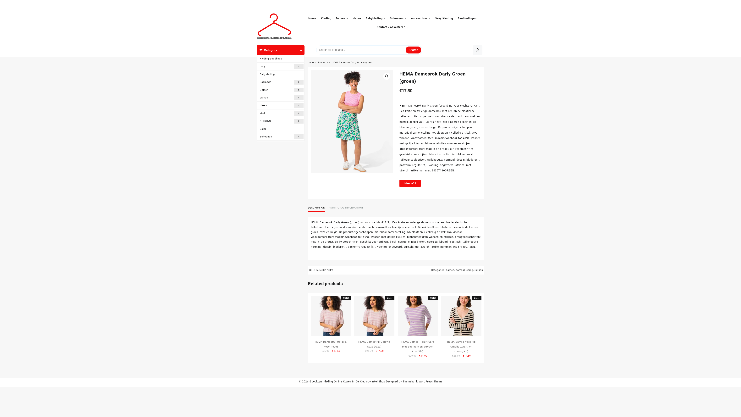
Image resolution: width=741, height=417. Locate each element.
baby (263, 66)
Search (413, 50)
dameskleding (464, 270)
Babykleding (267, 74)
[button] (386, 76)
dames (264, 97)
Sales (263, 128)
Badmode (265, 82)
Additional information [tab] (346, 207)
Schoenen (266, 136)
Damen (264, 89)
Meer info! (410, 183)
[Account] (477, 50)
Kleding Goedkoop (271, 58)
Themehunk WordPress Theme (422, 381)
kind (262, 113)
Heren (263, 105)
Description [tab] (316, 207)
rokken (479, 270)
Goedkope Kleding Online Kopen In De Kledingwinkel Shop (347, 381)
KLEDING (265, 121)
